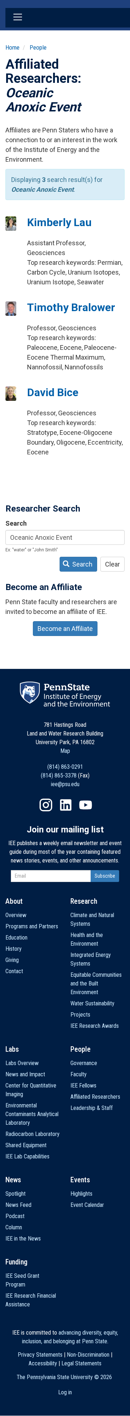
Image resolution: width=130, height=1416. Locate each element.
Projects (80, 1014)
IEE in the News (23, 1238)
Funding (16, 1262)
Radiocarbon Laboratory (32, 1134)
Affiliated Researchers (95, 1096)
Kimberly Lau (59, 222)
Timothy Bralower (71, 307)
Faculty (78, 1074)
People (38, 47)
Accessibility (43, 1363)
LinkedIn (65, 805)
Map (65, 750)
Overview (15, 915)
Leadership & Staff (91, 1108)
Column (13, 1227)
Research (83, 901)
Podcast (15, 1216)
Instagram (45, 805)
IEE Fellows (83, 1085)
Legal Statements (81, 1363)
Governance (83, 1063)
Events (80, 1179)
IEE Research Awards (94, 1025)
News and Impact (25, 1074)
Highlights (81, 1193)
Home (12, 47)
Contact (14, 971)
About (14, 901)
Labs (12, 1049)
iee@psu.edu (65, 784)
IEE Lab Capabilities (27, 1156)
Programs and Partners (31, 926)
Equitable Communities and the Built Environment (96, 983)
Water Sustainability (92, 1003)
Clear (112, 564)
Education (16, 937)
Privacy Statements (40, 1354)
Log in (65, 1392)
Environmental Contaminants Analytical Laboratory (31, 1114)
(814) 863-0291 (65, 766)
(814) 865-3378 (59, 775)
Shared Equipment (26, 1145)
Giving (12, 960)
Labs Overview (22, 1063)
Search (16, 523)
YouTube (85, 805)
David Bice (52, 392)
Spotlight (15, 1193)
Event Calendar (87, 1204)
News (13, 1179)
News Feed (18, 1204)
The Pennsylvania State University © (64, 1377)
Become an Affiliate (65, 628)
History (13, 948)
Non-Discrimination (88, 1354)
